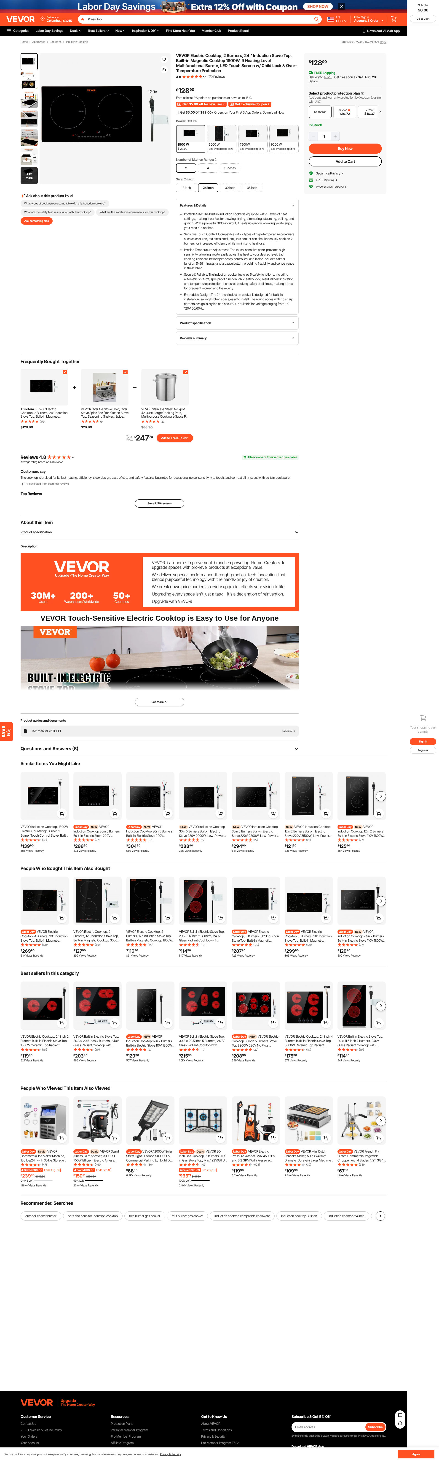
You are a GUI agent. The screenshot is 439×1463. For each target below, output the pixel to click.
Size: (179, 179)
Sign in (423, 741)
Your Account (30, 1443)
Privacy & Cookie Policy (371, 1435)
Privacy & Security (213, 1436)
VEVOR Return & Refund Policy (41, 1430)
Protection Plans (122, 1423)
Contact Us (28, 1423)
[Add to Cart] (62, 813)
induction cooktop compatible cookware (242, 1216)
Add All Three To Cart (174, 438)
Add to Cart (345, 161)
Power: (181, 121)
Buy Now (345, 148)
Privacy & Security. (170, 1454)
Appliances (38, 42)
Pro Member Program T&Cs (220, 1443)
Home (24, 42)
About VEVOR (210, 1423)
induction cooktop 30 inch (299, 1216)
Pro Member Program (126, 1436)
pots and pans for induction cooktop (93, 1216)
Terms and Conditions (216, 1430)
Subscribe (375, 1427)
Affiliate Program (122, 1443)
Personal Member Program (129, 1430)
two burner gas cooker (144, 1216)
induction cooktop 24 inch (346, 1216)
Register (423, 750)
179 (52, 461)
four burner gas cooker (187, 1216)
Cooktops (56, 42)
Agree (416, 1454)
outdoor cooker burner (40, 1216)
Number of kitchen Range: (195, 159)
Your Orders (29, 1436)
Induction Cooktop (77, 42)
